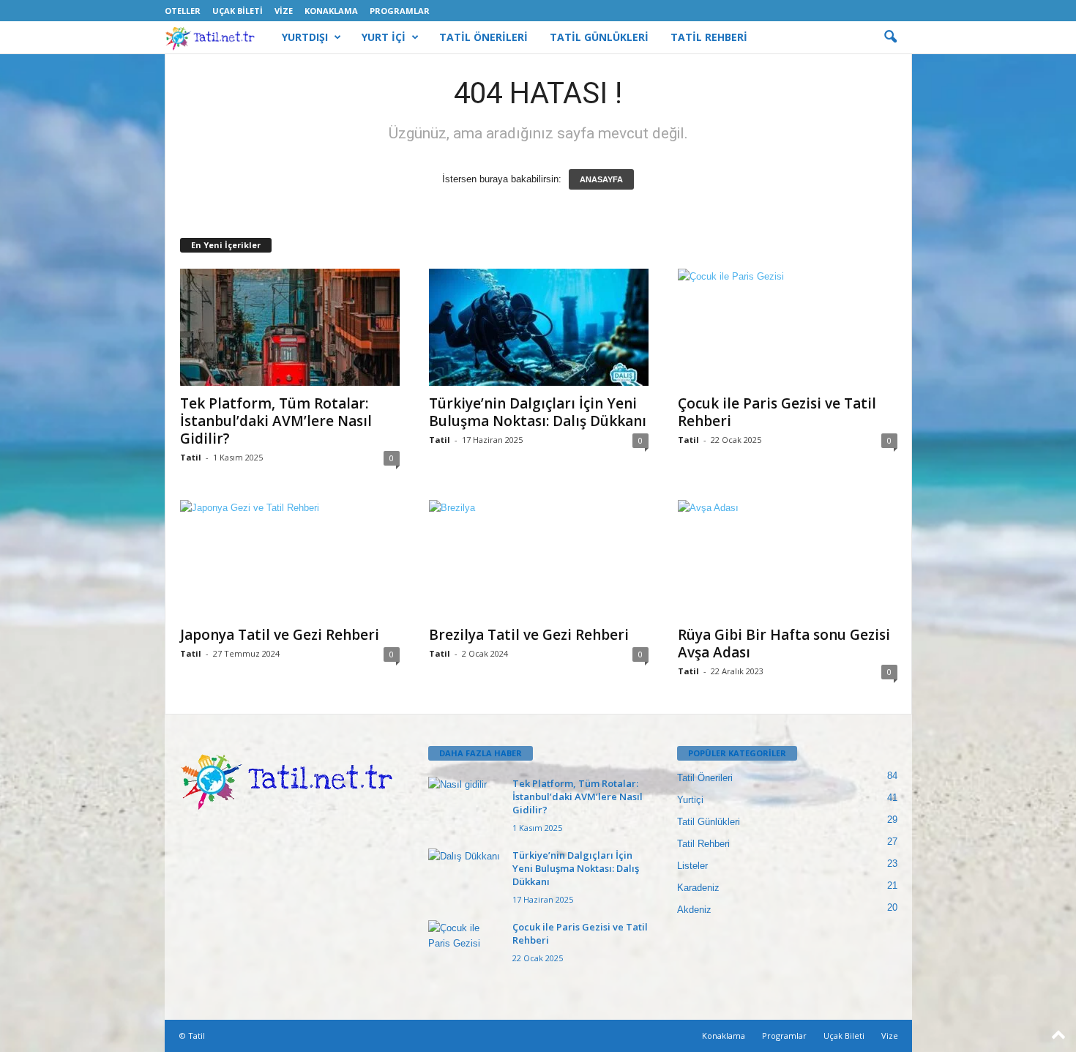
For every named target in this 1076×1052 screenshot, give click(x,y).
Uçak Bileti (237, 10)
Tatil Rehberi (703, 843)
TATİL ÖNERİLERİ (483, 37)
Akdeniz (694, 909)
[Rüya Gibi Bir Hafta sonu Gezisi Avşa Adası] (787, 558)
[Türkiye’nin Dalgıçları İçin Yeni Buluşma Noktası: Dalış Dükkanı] (539, 327)
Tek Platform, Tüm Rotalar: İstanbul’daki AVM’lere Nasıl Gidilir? (276, 421)
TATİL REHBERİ (708, 37)
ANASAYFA (601, 179)
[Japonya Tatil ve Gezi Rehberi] (290, 558)
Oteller (183, 10)
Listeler (692, 865)
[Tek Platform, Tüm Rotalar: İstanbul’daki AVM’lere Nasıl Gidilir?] (290, 327)
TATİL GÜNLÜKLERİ (599, 37)
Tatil (190, 457)
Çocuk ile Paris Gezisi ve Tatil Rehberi (777, 412)
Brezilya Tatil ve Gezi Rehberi (529, 634)
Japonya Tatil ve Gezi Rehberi (279, 634)
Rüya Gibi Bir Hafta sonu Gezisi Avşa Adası (784, 643)
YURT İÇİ (384, 37)
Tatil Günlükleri (708, 821)
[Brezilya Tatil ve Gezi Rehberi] (539, 559)
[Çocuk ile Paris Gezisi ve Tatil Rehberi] (787, 327)
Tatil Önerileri (705, 777)
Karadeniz (698, 887)
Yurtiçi (690, 799)
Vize (283, 10)
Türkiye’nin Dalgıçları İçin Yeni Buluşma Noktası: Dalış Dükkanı (537, 412)
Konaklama (331, 10)
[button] (890, 37)
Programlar (400, 10)
